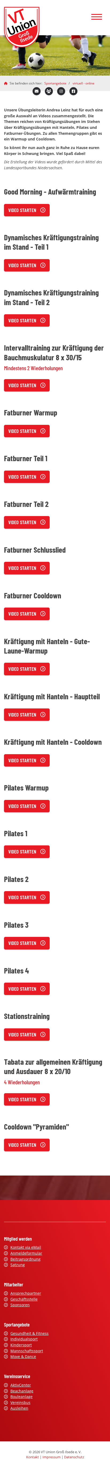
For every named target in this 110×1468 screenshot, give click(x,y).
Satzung (17, 1264)
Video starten (22, 210)
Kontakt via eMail (25, 1247)
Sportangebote (55, 83)
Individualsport (24, 1339)
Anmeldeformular (26, 1253)
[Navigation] (96, 17)
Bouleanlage (21, 1396)
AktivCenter (20, 1385)
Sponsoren (20, 1304)
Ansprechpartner (25, 1293)
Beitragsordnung (25, 1259)
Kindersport (21, 1344)
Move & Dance (23, 1356)
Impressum (51, 1457)
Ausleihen (19, 1408)
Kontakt (32, 1457)
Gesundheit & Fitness (29, 1333)
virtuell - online (84, 83)
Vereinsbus (20, 1402)
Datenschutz (74, 1457)
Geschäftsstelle (24, 1299)
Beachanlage (21, 1390)
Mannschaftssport (26, 1350)
